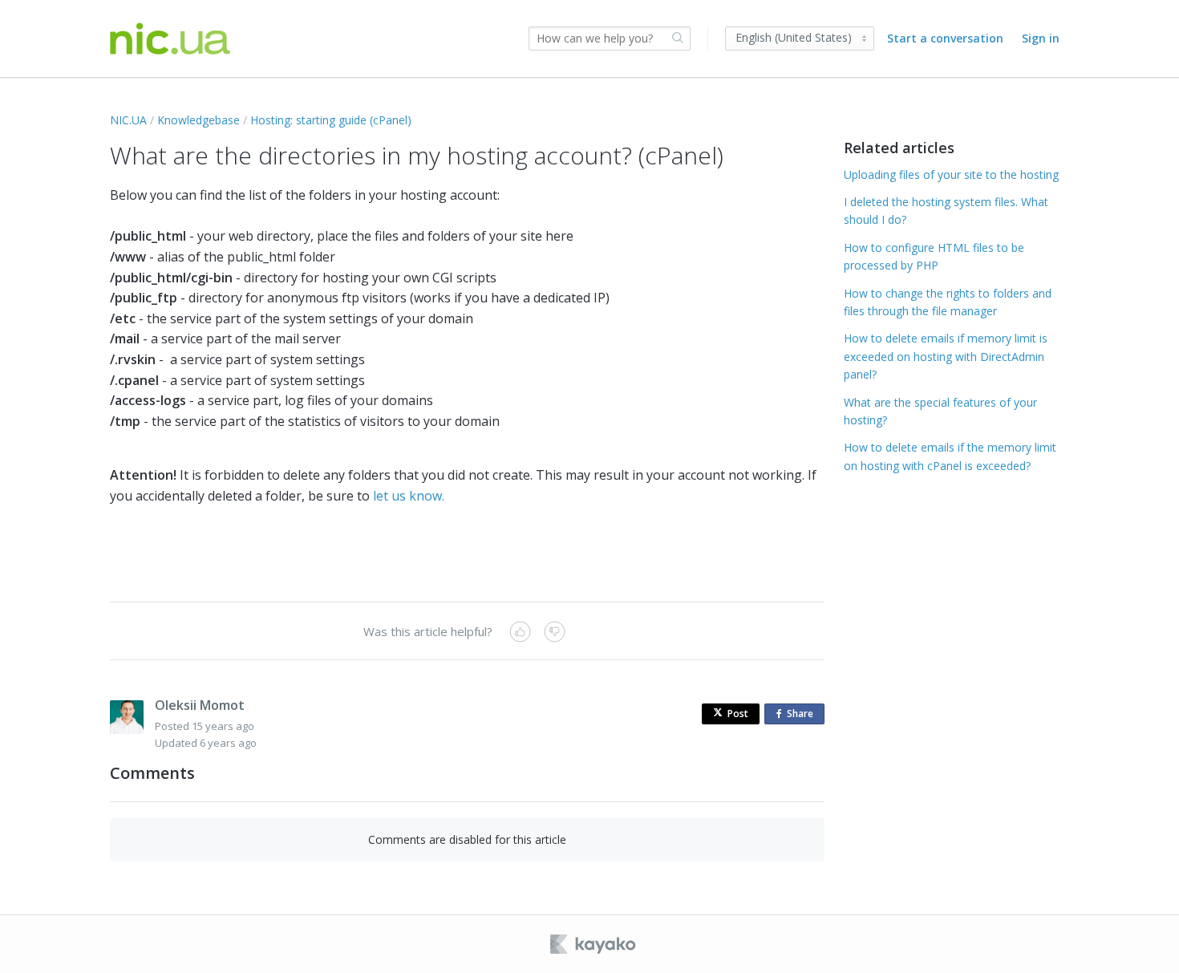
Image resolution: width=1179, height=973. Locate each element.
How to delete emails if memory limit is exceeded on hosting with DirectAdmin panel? (945, 356)
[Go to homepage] (170, 38)
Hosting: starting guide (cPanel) (330, 120)
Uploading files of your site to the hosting (951, 174)
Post (737, 713)
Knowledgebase (198, 120)
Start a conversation (945, 38)
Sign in (1040, 38)
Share (803, 715)
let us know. (408, 496)
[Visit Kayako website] (594, 944)
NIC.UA (128, 120)
